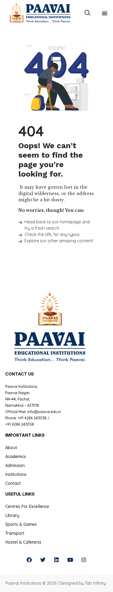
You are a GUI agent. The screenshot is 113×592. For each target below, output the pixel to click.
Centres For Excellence (27, 506)
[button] (104, 13)
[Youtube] (70, 560)
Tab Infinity (95, 583)
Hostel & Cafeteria (23, 542)
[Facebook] (29, 560)
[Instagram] (84, 560)
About (11, 447)
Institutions (16, 474)
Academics (15, 456)
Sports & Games (21, 524)
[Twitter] (43, 560)
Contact (13, 483)
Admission (15, 465)
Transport (14, 533)
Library (12, 515)
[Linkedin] (56, 560)
